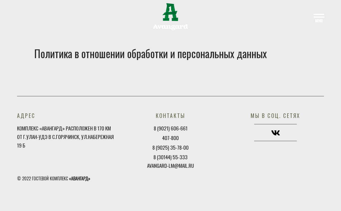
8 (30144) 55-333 (170, 157)
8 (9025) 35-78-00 (170, 147)
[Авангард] (170, 16)
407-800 (170, 138)
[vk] (276, 133)
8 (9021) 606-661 (171, 128)
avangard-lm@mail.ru (170, 165)
